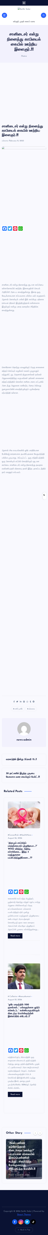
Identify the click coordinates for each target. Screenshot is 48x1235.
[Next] (40, 1133)
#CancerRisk (13, 835)
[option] (24, 1159)
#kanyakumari (25, 996)
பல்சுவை (5, 141)
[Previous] (35, 1133)
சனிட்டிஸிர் (18, 709)
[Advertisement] (24, 93)
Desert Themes (24, 1215)
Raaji (11, 1175)
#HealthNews (25, 835)
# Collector (12, 996)
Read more (15, 936)
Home (24, 56)
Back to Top (25, 1230)
